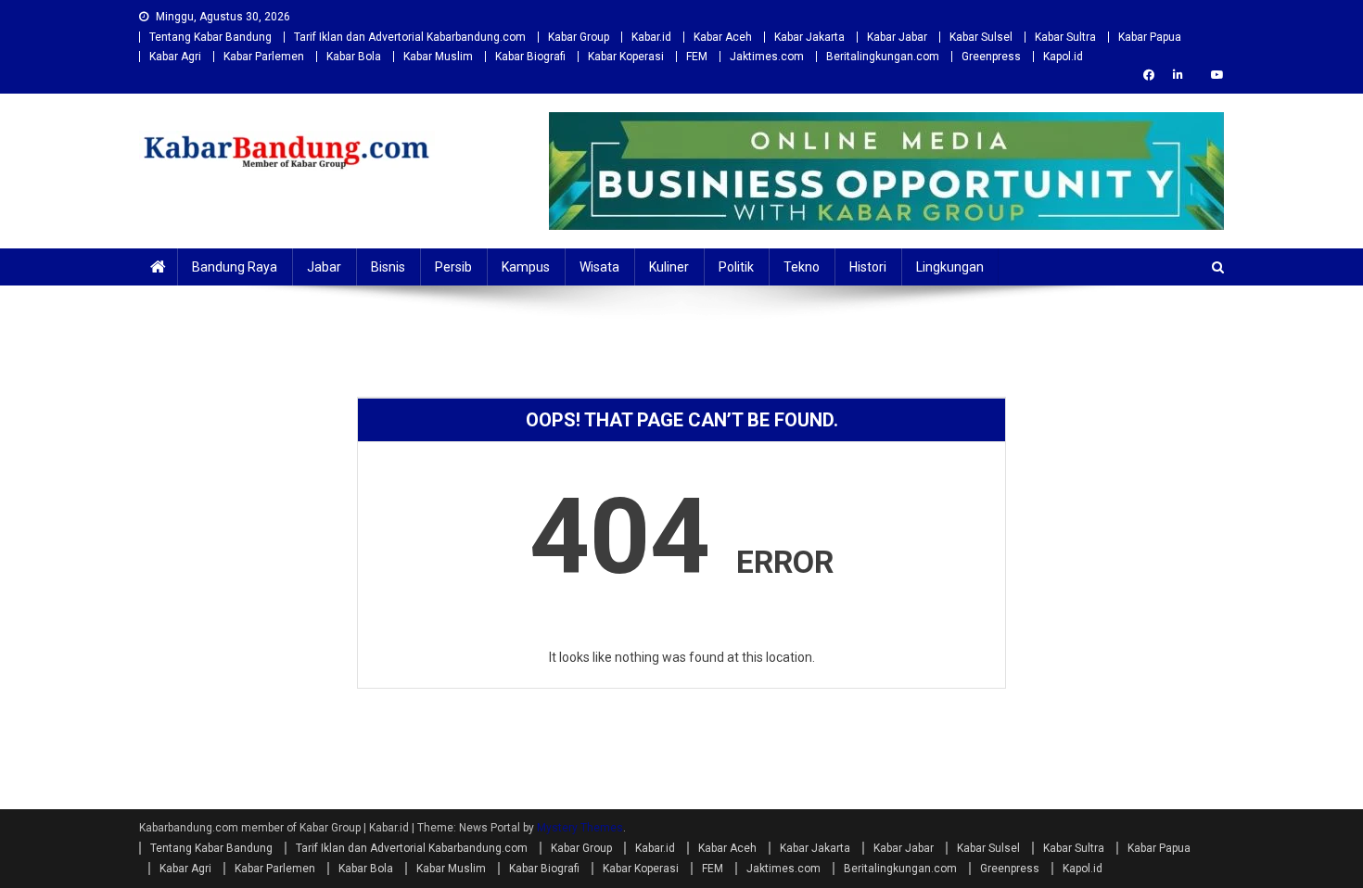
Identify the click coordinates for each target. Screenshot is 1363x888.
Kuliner (669, 267)
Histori (867, 267)
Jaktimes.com (767, 56)
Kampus (526, 267)
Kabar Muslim (438, 56)
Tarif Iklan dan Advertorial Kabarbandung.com (410, 37)
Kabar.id (651, 37)
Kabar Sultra (1065, 37)
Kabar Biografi (530, 56)
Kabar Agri (175, 56)
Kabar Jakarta (809, 37)
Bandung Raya (234, 267)
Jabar (324, 267)
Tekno (801, 267)
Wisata (599, 267)
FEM (696, 56)
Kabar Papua (1149, 37)
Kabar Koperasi (626, 56)
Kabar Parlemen (263, 56)
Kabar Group (578, 37)
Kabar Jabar (897, 37)
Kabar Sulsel (981, 37)
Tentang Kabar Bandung (210, 37)
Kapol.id (1063, 56)
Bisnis (388, 267)
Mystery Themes (580, 827)
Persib (453, 267)
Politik (736, 267)
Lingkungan (950, 267)
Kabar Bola (353, 56)
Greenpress (991, 56)
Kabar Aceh (723, 37)
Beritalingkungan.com (882, 56)
